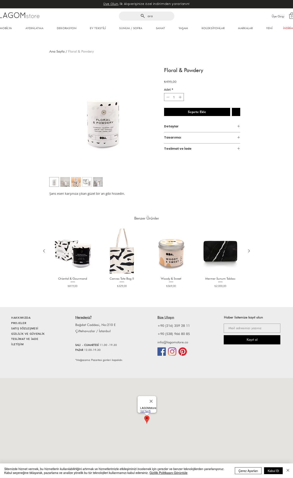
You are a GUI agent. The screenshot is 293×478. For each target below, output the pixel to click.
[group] (146, 260)
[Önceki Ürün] (44, 250)
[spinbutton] (174, 97)
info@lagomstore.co (172, 342)
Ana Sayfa (57, 51)
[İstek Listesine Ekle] (236, 112)
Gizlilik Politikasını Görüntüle (168, 472)
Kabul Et (273, 471)
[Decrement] (167, 97)
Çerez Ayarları (248, 471)
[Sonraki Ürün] (249, 250)
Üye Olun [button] (110, 4)
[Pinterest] (182, 351)
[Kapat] (287, 471)
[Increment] (180, 97)
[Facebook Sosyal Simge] (161, 351)
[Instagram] (172, 351)
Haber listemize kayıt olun (243, 317)
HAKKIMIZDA (21, 317)
